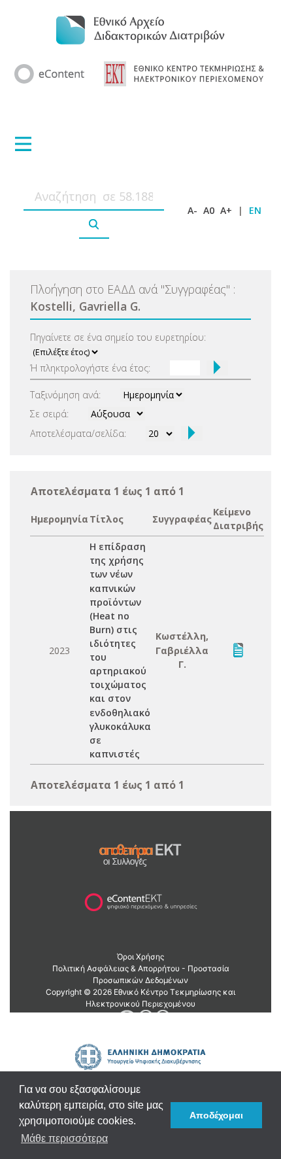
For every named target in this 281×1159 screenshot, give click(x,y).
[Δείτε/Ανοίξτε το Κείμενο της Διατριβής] (238, 649)
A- (192, 210)
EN (255, 210)
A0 (208, 210)
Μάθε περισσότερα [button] (64, 1138)
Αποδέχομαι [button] (216, 1115)
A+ (226, 210)
